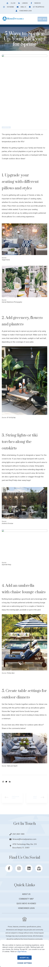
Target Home (6, 260)
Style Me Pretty (6, 564)
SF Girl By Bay (11, 417)
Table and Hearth (12, 766)
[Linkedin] (29, 868)
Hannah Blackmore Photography (12, 302)
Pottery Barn (11, 673)
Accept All (24, 957)
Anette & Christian (7, 523)
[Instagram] (19, 868)
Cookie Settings (24, 963)
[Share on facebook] (3, 781)
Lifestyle (6, 127)
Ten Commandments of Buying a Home (36, 797)
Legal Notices (22, 951)
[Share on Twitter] (6, 781)
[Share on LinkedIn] (9, 781)
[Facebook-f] (9, 868)
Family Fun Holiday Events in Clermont (12, 797)
